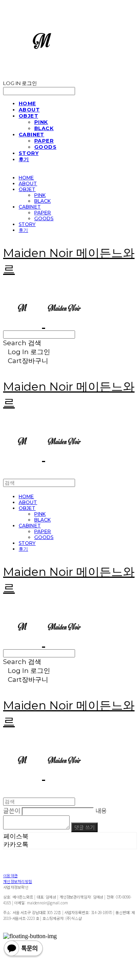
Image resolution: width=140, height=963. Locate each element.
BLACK (44, 128)
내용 (101, 810)
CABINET (31, 134)
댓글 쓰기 (84, 827)
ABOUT (29, 109)
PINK (41, 122)
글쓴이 (12, 810)
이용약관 (10, 875)
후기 (24, 159)
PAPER (44, 140)
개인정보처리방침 (17, 881)
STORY (28, 153)
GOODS (45, 147)
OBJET (28, 116)
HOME (27, 103)
